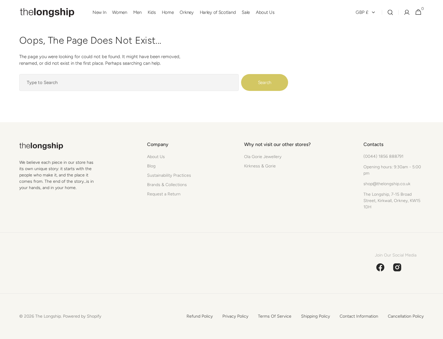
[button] (390, 12)
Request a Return (164, 194)
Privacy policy (235, 316)
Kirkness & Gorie (260, 166)
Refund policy (200, 316)
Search (264, 82)
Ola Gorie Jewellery (262, 156)
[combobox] (129, 82)
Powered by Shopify (82, 316)
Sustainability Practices (169, 175)
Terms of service (274, 316)
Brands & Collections (167, 184)
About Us (156, 156)
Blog (151, 166)
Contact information (359, 316)
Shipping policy (315, 316)
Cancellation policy (406, 316)
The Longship (48, 316)
